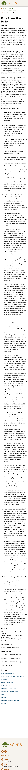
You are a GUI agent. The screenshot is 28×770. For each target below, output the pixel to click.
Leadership (4, 679)
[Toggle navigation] (25, 3)
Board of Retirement (7, 682)
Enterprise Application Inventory (10, 700)
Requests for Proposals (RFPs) (9, 691)
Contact (3, 703)
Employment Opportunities (8, 688)
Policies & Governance (10, 11)
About (11, 9)
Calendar (3, 697)
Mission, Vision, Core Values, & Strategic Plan (13, 676)
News (2, 694)
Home (4, 9)
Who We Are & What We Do (8, 673)
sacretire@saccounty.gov (11, 766)
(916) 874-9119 (8, 761)
